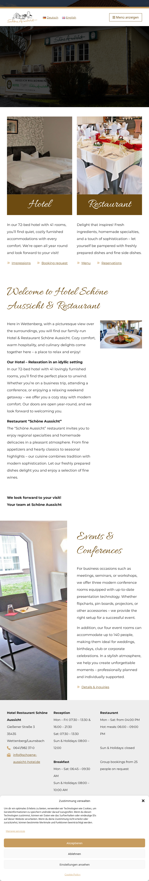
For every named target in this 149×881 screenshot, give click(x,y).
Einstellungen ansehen (75, 864)
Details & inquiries (95, 687)
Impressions (21, 263)
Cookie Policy (73, 874)
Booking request (55, 263)
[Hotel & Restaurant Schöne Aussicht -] (22, 17)
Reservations (111, 263)
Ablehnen (74, 854)
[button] (143, 801)
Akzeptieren (74, 843)
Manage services (15, 831)
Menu (86, 263)
